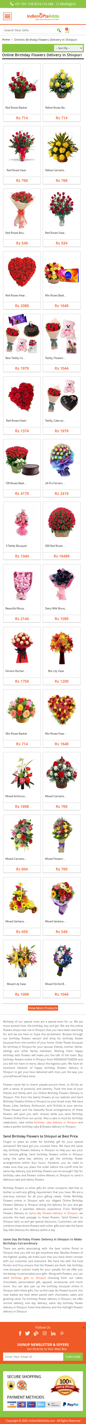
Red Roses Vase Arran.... (59, 233)
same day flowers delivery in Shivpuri (53, 1213)
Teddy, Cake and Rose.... (59, 420)
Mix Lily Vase (56, 671)
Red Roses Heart (16, 420)
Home (6, 39)
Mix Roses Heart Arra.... (59, 733)
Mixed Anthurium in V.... (20, 796)
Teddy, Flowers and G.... (59, 358)
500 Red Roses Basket (58, 546)
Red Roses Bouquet (17, 233)
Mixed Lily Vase (16, 984)
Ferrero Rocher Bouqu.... (20, 671)
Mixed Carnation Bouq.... (20, 859)
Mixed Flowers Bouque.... (60, 859)
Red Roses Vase (16, 170)
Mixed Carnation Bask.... (60, 796)
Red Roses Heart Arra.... (19, 295)
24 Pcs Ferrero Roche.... (59, 483)
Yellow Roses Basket (57, 107)
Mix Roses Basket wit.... (59, 295)
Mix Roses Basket (16, 733)
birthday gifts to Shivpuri (28, 1278)
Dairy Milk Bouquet (57, 608)
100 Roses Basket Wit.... (19, 483)
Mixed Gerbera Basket (19, 921)
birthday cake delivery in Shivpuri (55, 1122)
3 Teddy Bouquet (16, 546)
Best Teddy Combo (17, 358)
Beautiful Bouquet (16, 608)
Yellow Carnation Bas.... (59, 170)
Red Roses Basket (16, 107)
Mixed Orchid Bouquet (59, 984)
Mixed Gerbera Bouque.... (60, 921)
